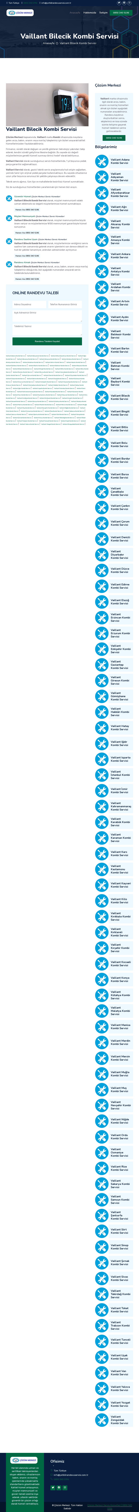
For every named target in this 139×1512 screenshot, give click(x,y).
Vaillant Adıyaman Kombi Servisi (38, 356)
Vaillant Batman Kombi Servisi (60, 365)
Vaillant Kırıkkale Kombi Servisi (27, 398)
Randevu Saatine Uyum (25, 239)
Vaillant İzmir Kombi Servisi (120, 790)
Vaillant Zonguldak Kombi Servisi (73, 424)
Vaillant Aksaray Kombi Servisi (27, 359)
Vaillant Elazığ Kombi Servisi (57, 378)
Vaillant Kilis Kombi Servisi (120, 900)
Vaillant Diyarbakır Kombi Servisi (75, 375)
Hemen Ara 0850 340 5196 (27, 209)
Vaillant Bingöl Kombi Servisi (43, 369)
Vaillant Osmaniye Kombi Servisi (31, 411)
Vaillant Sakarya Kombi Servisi (74, 411)
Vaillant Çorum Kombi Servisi (31, 375)
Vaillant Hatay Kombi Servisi (120, 727)
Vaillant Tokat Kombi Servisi (120, 1309)
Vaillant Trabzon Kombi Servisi (27, 421)
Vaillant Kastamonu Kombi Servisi (44, 395)
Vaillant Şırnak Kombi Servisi (22, 418)
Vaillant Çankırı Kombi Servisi (120, 507)
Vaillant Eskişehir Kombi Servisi (45, 382)
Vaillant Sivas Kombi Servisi (43, 418)
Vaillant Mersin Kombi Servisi (65, 405)
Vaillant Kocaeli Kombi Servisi (15, 401)
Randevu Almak (22, 262)
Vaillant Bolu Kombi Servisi (120, 444)
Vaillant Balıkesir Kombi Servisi (16, 365)
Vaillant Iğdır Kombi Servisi (21, 388)
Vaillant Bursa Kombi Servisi (43, 372)
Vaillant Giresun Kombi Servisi (120, 680)
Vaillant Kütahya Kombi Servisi (59, 401)
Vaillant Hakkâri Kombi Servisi (58, 385)
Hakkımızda (89, 12)
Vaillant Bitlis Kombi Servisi (64, 369)
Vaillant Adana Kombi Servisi (15, 356)
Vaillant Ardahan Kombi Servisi (33, 362)
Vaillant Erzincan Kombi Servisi (120, 618)
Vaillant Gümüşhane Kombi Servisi (34, 385)
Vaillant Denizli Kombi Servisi (53, 375)
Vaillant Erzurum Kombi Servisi (23, 382)
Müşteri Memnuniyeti (24, 216)
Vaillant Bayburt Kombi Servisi (120, 382)
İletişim (103, 12)
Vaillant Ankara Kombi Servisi (71, 359)
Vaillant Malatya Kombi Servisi (120, 1011)
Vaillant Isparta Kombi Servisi (42, 388)
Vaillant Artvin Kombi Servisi (54, 362)
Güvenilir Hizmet (22, 196)
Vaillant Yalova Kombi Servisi (29, 424)
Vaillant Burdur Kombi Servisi (22, 372)
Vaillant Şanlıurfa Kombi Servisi (38, 414)
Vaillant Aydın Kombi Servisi (75, 362)
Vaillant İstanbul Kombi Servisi (64, 388)
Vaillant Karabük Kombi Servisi (55, 392)
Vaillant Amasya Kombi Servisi (49, 359)
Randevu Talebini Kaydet (47, 341)
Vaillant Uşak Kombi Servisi (69, 421)
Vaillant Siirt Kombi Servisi (60, 414)
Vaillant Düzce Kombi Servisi (15, 378)
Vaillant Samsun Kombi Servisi (16, 414)
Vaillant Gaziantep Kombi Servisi (69, 382)
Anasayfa (75, 12)
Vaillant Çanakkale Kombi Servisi (66, 372)
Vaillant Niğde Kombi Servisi (68, 408)
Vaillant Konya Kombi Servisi (37, 401)
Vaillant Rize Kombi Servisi (53, 411)
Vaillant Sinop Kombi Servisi (120, 1246)
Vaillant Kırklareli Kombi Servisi (50, 398)
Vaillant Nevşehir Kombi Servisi (47, 408)
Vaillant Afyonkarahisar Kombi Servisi (63, 356)
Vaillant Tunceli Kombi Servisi (49, 421)
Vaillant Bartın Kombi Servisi (38, 365)
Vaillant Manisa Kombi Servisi (22, 405)
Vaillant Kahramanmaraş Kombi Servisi (30, 392)
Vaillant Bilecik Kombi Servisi (78, 43)
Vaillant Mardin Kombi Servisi (44, 405)
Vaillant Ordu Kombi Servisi (120, 1136)
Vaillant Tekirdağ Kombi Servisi (64, 418)
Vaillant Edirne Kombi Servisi (36, 378)
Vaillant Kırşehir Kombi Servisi (72, 398)
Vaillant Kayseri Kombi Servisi (67, 395)
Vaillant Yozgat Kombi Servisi (50, 424)
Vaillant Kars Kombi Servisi (21, 395)
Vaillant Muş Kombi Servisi (25, 408)
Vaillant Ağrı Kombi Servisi (120, 208)
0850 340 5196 (30, 3)
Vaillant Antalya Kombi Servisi (120, 271)
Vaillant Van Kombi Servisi (120, 1372)
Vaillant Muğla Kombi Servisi (120, 1073)
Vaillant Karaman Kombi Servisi (121, 838)
